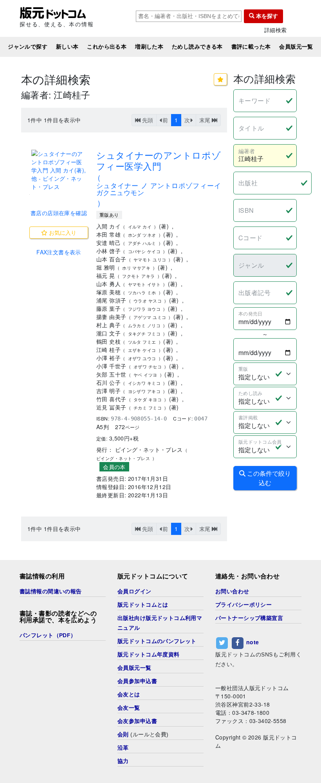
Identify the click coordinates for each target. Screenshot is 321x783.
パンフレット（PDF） (48, 635)
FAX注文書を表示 (58, 252)
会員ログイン (134, 591)
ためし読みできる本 (197, 47)
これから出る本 (106, 47)
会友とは (128, 694)
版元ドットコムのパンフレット (157, 641)
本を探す (266, 16)
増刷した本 (149, 47)
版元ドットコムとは (142, 605)
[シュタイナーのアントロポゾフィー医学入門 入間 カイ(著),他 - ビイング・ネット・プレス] (58, 170)
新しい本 (67, 47)
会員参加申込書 (137, 681)
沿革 (123, 748)
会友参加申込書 (137, 721)
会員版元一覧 (296, 47)
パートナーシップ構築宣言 (249, 618)
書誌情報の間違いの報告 (51, 591)
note (252, 642)
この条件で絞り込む (268, 478)
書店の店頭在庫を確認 (59, 213)
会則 (123, 734)
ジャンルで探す (27, 47)
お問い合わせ (232, 591)
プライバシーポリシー (243, 605)
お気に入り (61, 232)
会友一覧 (128, 708)
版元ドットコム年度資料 (148, 654)
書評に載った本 (251, 47)
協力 (123, 761)
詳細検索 (275, 30)
